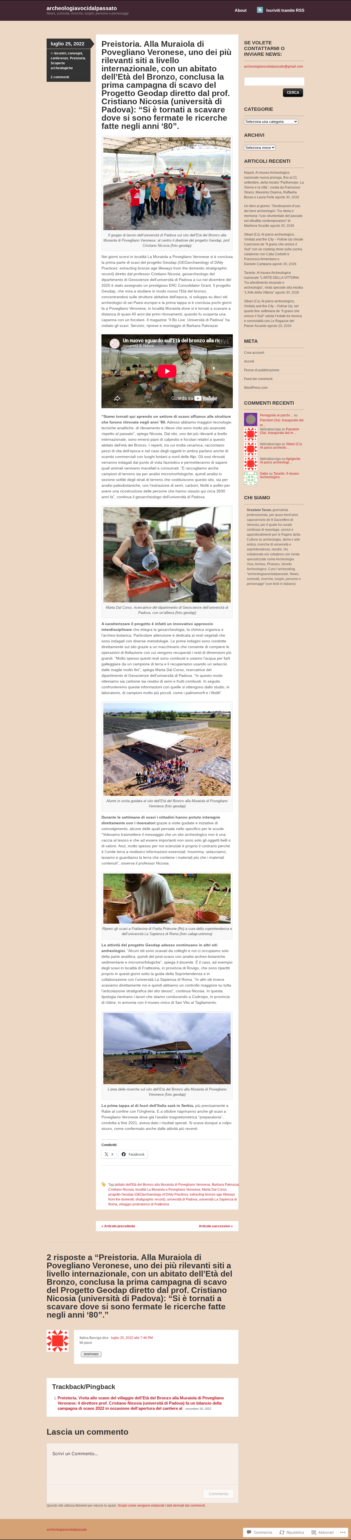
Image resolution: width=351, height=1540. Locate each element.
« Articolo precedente (118, 1226)
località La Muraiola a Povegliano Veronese (167, 1189)
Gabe (264, 473)
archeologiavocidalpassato (82, 8)
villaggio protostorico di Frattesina (144, 1204)
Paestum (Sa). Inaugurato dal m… (279, 431)
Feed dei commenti (258, 379)
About (241, 10)
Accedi (249, 361)
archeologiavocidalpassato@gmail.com (273, 66)
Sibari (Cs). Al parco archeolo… (281, 445)
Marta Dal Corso (214, 1189)
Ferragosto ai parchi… (276, 415)
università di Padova (182, 1199)
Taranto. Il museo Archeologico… (279, 475)
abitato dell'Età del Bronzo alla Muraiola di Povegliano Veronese (162, 1185)
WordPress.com (256, 388)
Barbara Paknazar (225, 1185)
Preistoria (77, 58)
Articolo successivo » (216, 1226)
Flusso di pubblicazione (261, 370)
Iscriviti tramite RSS (285, 10)
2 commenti (60, 77)
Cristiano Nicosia (121, 1189)
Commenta (218, 1493)
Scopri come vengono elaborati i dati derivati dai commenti (161, 1505)
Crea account (254, 353)
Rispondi (91, 1354)
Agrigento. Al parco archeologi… (280, 460)
